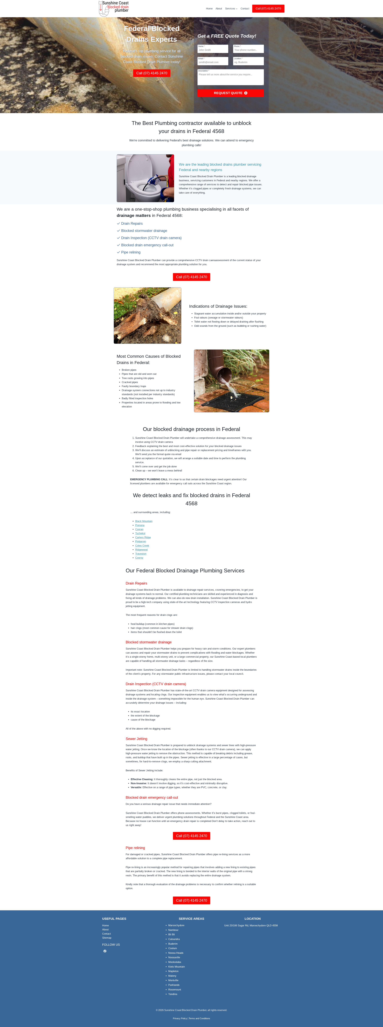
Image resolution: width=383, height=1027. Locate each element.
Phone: (237, 46)
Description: (203, 71)
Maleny (172, 975)
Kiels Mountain (176, 966)
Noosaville (174, 957)
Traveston (140, 553)
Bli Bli (171, 934)
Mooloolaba (174, 962)
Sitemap (106, 937)
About (219, 8)
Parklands (174, 985)
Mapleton (173, 971)
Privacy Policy (180, 1018)
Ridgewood (141, 549)
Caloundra (174, 939)
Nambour (173, 930)
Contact (245, 8)
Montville (173, 980)
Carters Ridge (143, 537)
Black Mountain (143, 521)
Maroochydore (176, 925)
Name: (201, 46)
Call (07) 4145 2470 (268, 8)
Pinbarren (140, 541)
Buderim (173, 943)
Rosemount (174, 989)
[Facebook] (105, 951)
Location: (238, 58)
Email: (201, 58)
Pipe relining (135, 848)
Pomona (139, 525)
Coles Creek (142, 545)
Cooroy (139, 557)
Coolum (172, 948)
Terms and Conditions (199, 1018)
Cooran (139, 529)
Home (209, 8)
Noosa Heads (175, 953)
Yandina (172, 994)
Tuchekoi (140, 533)
